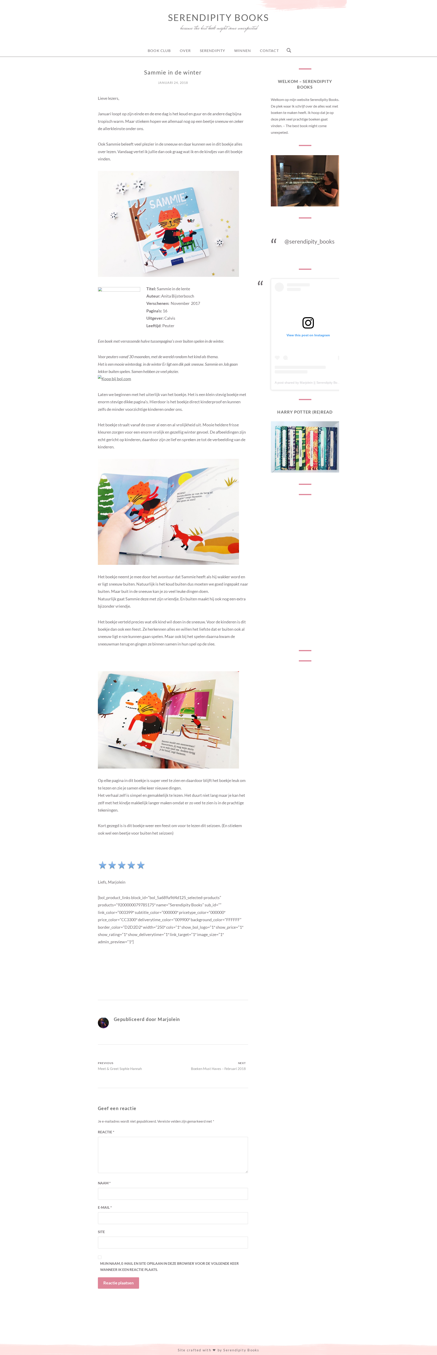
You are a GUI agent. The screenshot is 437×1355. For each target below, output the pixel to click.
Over (185, 50)
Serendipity (212, 50)
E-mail (105, 1207)
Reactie (106, 1132)
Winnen (242, 50)
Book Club (159, 50)
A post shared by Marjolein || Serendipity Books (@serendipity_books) (325, 382)
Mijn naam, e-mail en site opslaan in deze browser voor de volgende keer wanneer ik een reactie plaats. (169, 1266)
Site (101, 1232)
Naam (104, 1183)
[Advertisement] (305, 572)
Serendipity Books (218, 17)
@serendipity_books (310, 241)
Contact (269, 50)
